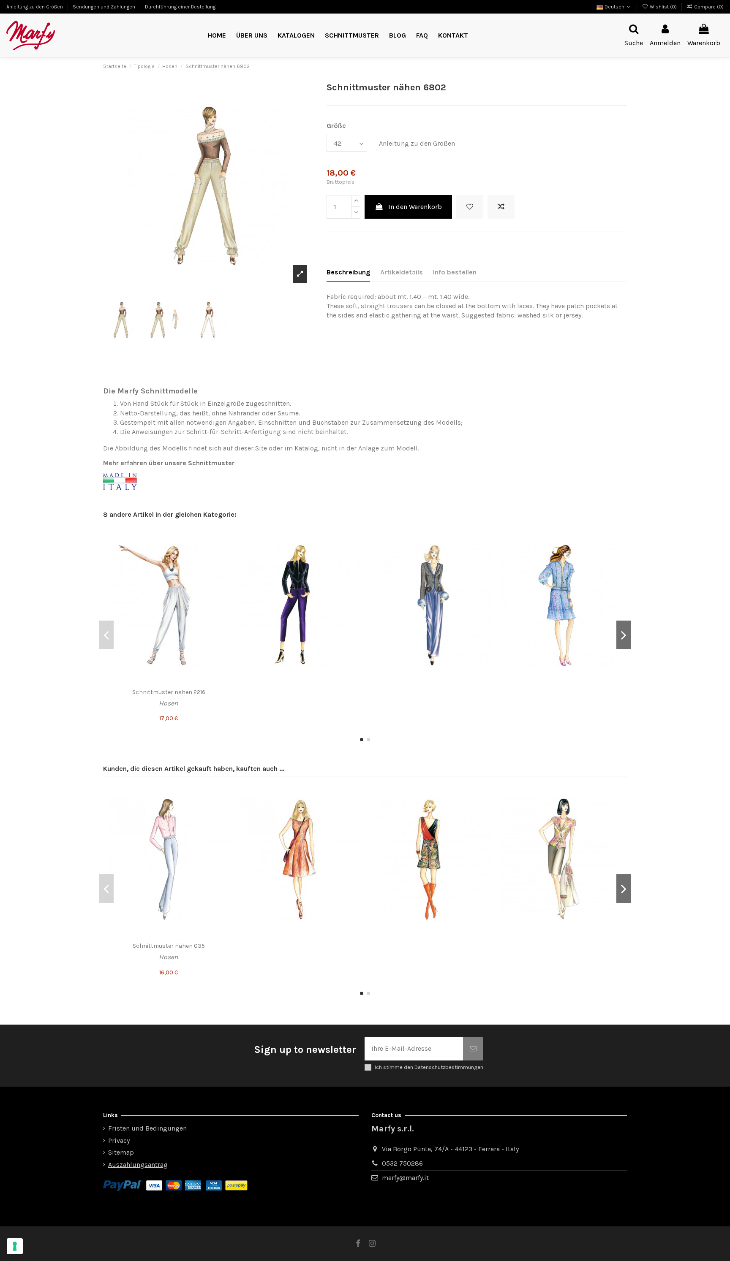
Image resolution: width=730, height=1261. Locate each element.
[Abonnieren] (473, 1048)
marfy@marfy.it (405, 1178)
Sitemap (121, 1152)
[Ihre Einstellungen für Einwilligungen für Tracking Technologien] (15, 1246)
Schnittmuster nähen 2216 (168, 692)
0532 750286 (402, 1163)
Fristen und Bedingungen (147, 1128)
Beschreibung (348, 272)
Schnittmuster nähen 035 (169, 945)
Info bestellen (455, 272)
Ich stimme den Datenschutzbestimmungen (429, 1067)
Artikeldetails (401, 272)
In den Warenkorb (415, 207)
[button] (352, 35)
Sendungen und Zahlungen (104, 7)
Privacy (119, 1140)
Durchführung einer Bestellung (180, 7)
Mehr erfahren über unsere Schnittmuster (168, 463)
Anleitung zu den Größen (35, 7)
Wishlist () (663, 7)
